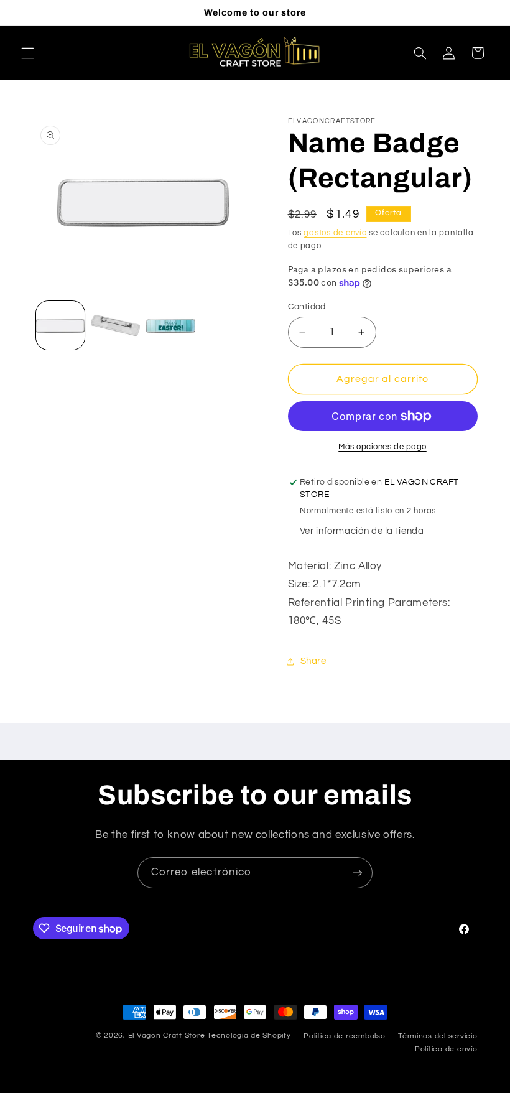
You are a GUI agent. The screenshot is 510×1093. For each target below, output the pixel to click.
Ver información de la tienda (362, 531)
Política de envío (446, 1049)
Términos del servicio (437, 1036)
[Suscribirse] (357, 872)
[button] (27, 53)
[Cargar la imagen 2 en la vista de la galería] (115, 325)
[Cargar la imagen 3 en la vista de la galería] (170, 325)
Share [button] (313, 661)
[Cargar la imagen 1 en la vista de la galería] (60, 325)
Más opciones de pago (382, 447)
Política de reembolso (344, 1036)
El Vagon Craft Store (166, 1035)
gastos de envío (335, 233)
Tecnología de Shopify (248, 1035)
